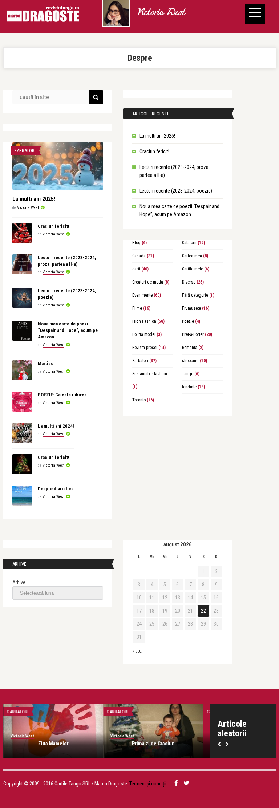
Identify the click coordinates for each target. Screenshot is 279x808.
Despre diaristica (55, 488)
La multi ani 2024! (56, 426)
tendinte (189, 386)
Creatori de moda (147, 282)
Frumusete (191, 308)
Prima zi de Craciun (153, 743)
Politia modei (143, 334)
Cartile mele (192, 269)
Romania (189, 347)
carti (136, 269)
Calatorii (189, 242)
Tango (187, 373)
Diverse (188, 282)
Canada (139, 255)
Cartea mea (192, 255)
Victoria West (161, 13)
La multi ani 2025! (157, 136)
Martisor (46, 363)
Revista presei (144, 347)
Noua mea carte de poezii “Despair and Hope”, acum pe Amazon (68, 330)
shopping (190, 360)
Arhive (18, 582)
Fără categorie (195, 295)
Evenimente (142, 295)
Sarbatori (25, 150)
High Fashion (144, 321)
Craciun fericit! (154, 151)
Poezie (188, 321)
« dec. (137, 651)
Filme (137, 308)
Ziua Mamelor (53, 743)
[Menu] (255, 14)
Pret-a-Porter (193, 334)
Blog (136, 242)
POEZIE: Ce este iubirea (62, 394)
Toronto (139, 400)
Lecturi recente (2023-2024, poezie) (176, 191)
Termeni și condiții (147, 784)
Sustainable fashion (149, 373)
